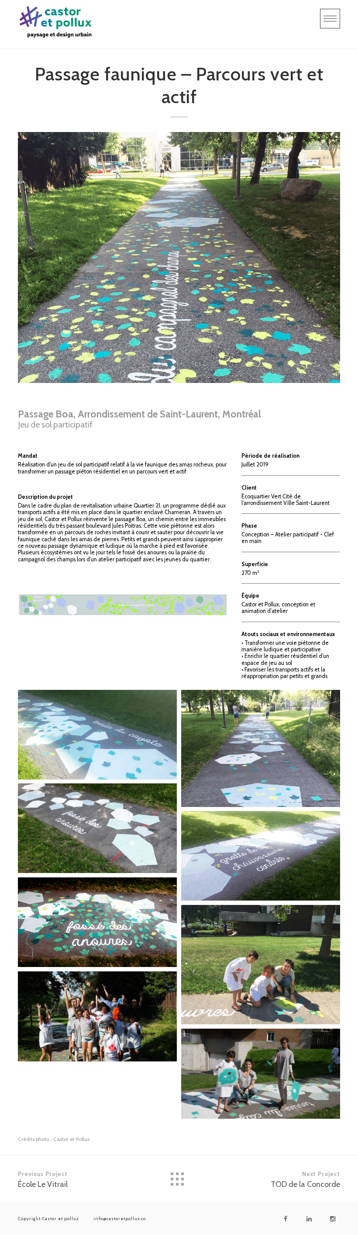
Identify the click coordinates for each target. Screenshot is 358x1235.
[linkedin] (309, 1218)
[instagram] (332, 1218)
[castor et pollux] (56, 24)
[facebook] (285, 1218)
